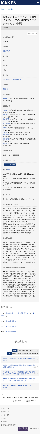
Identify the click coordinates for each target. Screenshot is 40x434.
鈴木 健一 (6, 110)
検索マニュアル (6, 412)
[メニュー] (37, 2)
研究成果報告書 (23, 313)
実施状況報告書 (11, 321)
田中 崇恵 (6, 143)
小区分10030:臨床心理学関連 (12, 79)
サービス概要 (5, 408)
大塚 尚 (5, 128)
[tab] (21, 341)
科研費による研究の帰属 (8, 425)
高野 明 (5, 98)
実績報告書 (9, 313)
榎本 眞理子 (6, 123)
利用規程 (4, 421)
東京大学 (5, 89)
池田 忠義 (6, 139)
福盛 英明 (6, 119)
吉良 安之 (6, 114)
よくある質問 (5, 415)
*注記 (8, 170)
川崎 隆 (5, 132)
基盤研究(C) (6, 51)
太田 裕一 (6, 134)
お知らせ (4, 418)
